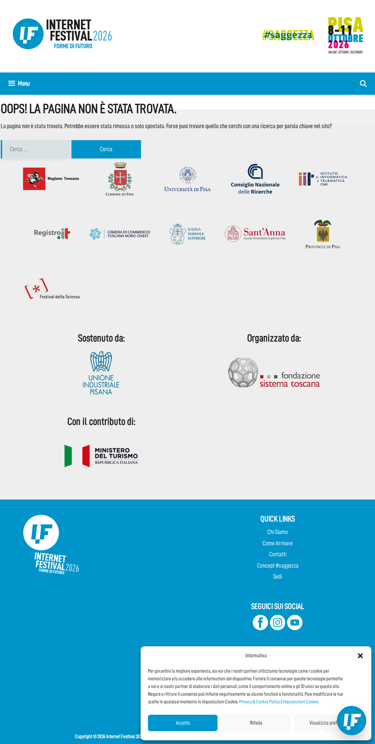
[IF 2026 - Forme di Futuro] (309, 35)
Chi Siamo (277, 532)
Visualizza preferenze (329, 723)
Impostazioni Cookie (301, 701)
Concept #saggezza (277, 565)
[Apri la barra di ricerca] (363, 83)
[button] (360, 655)
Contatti (277, 554)
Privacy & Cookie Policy (259, 701)
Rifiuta (256, 723)
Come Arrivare (278, 543)
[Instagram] (277, 628)
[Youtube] (294, 628)
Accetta (183, 723)
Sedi (277, 576)
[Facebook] (260, 628)
